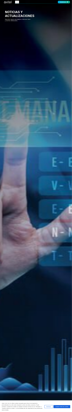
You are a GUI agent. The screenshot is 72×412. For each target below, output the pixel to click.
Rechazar (48, 406)
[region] (36, 406)
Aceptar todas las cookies (62, 406)
